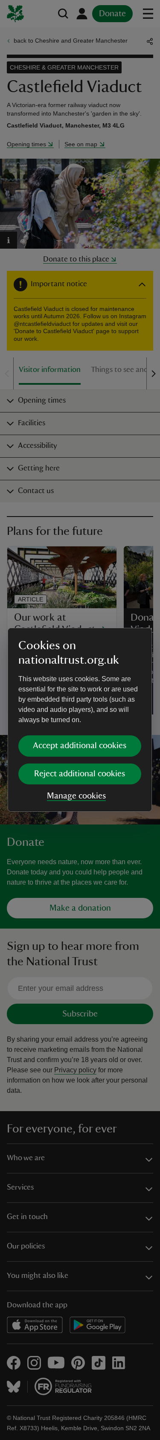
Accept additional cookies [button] (79, 745)
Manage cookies (76, 796)
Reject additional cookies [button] (79, 773)
